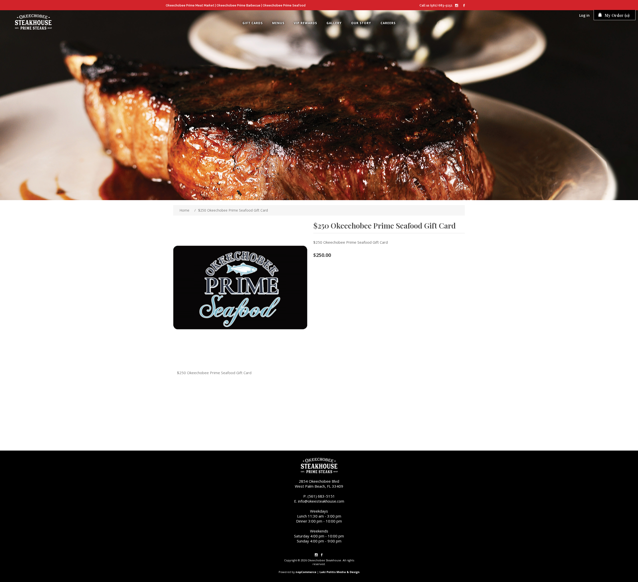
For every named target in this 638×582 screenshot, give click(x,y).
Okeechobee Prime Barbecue (238, 5)
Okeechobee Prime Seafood (284, 5)
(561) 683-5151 (441, 5)
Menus (278, 23)
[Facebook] (464, 6)
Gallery (334, 23)
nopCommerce (306, 572)
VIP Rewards (305, 23)
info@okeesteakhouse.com (321, 501)
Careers (388, 23)
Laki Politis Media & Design (339, 572)
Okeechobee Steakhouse (33, 22)
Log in (584, 15)
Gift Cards (252, 23)
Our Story (361, 23)
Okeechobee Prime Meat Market (190, 5)
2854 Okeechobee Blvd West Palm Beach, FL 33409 (319, 484)
